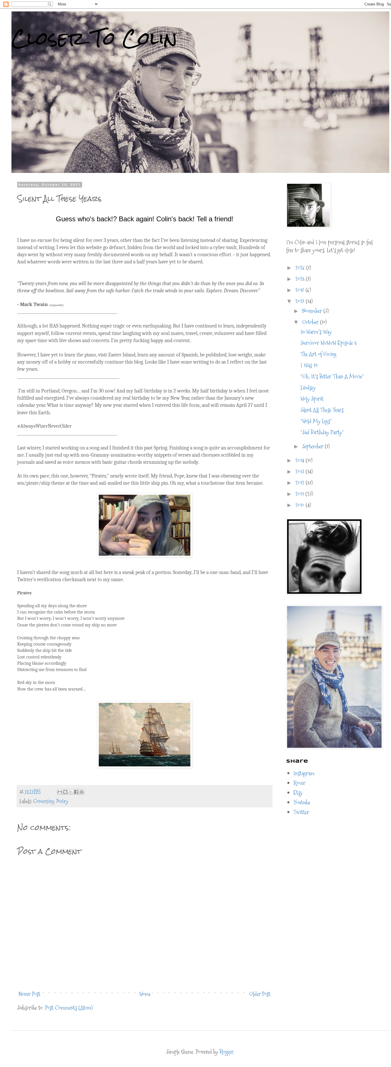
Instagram (304, 773)
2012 (300, 483)
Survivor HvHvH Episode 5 (329, 343)
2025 (300, 279)
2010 (300, 505)
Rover (299, 783)
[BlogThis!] (65, 792)
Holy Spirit (312, 399)
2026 (300, 268)
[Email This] (60, 792)
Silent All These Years (322, 410)
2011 (300, 494)
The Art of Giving (318, 354)
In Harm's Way (316, 332)
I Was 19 (309, 365)
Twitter (301, 812)
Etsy (298, 793)
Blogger (226, 1052)
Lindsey (308, 388)
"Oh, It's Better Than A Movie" (332, 376)
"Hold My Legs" (316, 421)
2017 (300, 301)
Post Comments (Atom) (69, 1008)
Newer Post (29, 994)
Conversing (43, 801)
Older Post (259, 994)
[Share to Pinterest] (81, 792)
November (312, 311)
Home (145, 994)
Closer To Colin (94, 38)
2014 (300, 460)
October (311, 322)
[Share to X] (71, 792)
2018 (300, 290)
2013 (300, 472)
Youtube (301, 802)
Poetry (62, 801)
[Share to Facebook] (76, 792)
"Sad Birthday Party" (322, 432)
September (313, 446)
